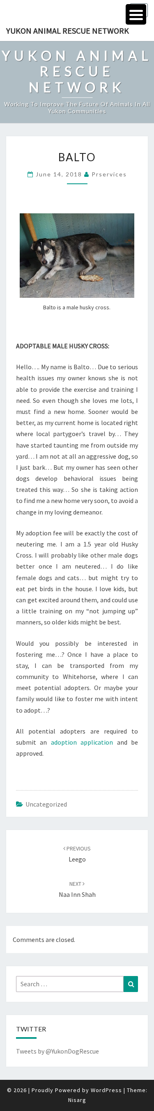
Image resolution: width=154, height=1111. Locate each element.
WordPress (106, 1090)
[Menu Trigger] (136, 14)
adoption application (82, 742)
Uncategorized (46, 804)
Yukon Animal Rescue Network (67, 30)
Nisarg (77, 1100)
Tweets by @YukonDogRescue (57, 1051)
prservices (109, 174)
